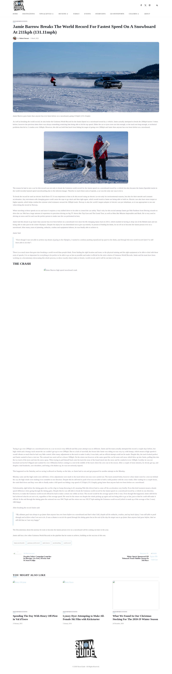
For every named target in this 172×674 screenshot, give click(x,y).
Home (15, 14)
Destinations (28, 14)
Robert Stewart (24, 38)
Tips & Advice (45, 14)
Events (87, 14)
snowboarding (57, 543)
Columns (133, 14)
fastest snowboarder (19, 543)
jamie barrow (46, 543)
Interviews (100, 14)
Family (76, 14)
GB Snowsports (117, 14)
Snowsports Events (20, 21)
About (147, 14)
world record (67, 543)
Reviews (62, 14)
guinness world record (34, 543)
